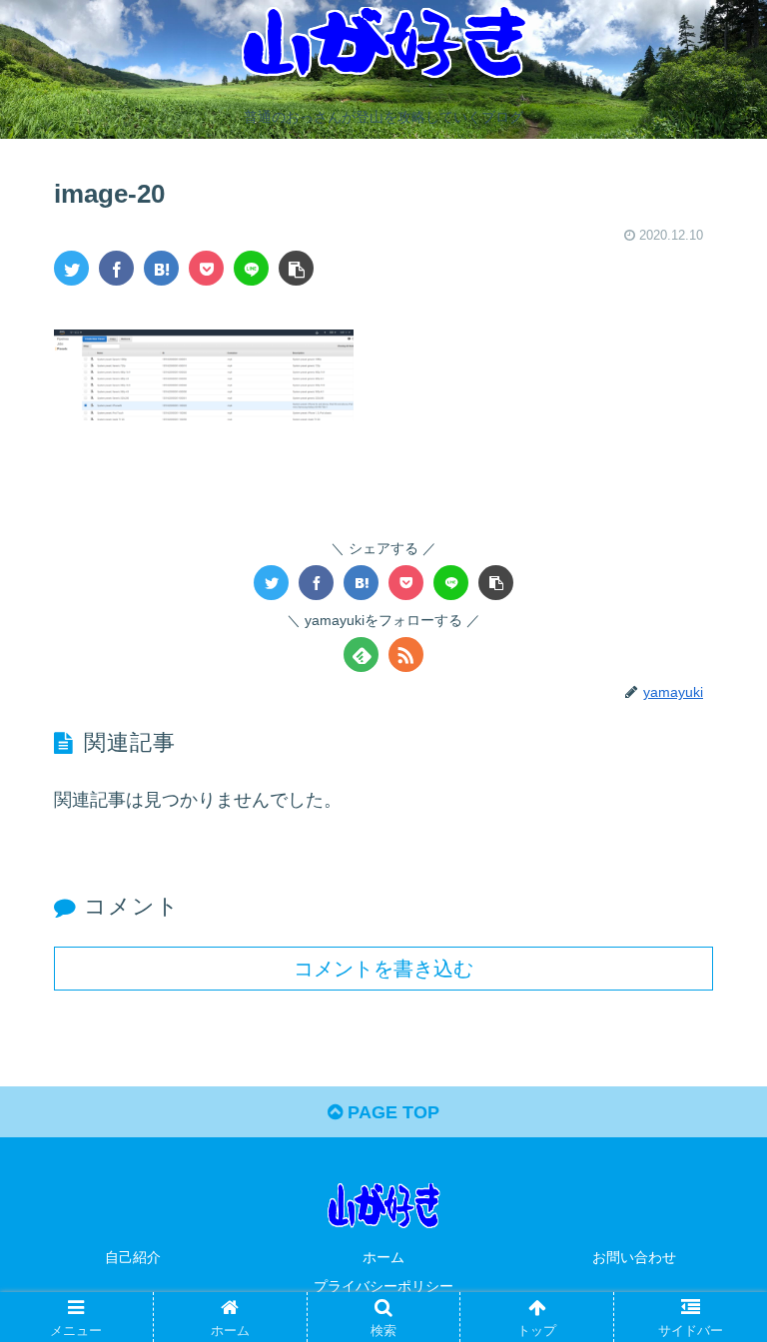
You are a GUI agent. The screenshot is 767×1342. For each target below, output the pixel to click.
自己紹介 (133, 1257)
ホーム (383, 1257)
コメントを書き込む (383, 969)
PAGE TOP (391, 1112)
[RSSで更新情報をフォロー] (405, 654)
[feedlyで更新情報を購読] (361, 654)
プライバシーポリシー (383, 1286)
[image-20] (161, 268)
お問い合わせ (634, 1257)
